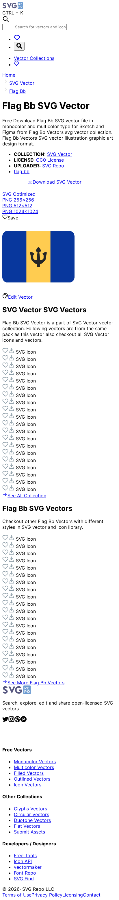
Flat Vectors (27, 826)
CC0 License (50, 160)
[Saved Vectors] (17, 39)
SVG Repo (53, 166)
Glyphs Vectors (30, 809)
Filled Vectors (29, 773)
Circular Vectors (31, 814)
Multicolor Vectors (34, 767)
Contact (92, 895)
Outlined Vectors (32, 779)
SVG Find (24, 878)
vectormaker (28, 867)
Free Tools (25, 855)
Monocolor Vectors (35, 761)
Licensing (72, 895)
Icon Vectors (27, 785)
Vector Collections (34, 58)
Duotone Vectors (32, 820)
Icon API (23, 861)
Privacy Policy (46, 895)
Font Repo (25, 873)
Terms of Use (16, 895)
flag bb (21, 171)
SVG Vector (59, 154)
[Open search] (19, 46)
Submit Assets (29, 832)
